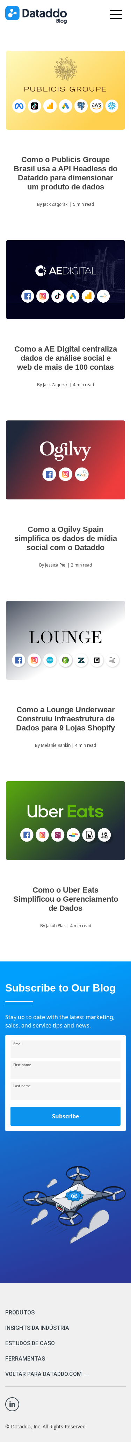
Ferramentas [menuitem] (25, 1358)
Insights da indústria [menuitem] (37, 1328)
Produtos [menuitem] (20, 1312)
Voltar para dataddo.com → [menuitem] (47, 1374)
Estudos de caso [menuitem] (30, 1343)
